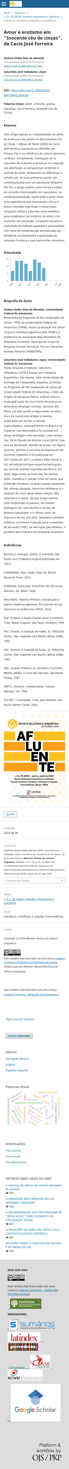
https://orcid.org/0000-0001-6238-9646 (23, 79)
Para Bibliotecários (16, 1162)
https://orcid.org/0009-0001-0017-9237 (23, 66)
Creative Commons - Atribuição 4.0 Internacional (31, 994)
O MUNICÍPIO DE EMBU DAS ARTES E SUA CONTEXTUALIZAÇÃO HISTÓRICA (32, 1231)
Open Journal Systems (20, 1019)
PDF (11, 814)
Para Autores (13, 1156)
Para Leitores (13, 1150)
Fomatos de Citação (18, 880)
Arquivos (20, 12)
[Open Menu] (4, 4)
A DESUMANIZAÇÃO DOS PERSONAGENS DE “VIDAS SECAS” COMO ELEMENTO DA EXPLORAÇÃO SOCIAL (34, 1216)
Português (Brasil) (17, 1059)
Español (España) (17, 1070)
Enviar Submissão (19, 1035)
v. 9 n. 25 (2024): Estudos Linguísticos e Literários (31, 16)
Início (7, 12)
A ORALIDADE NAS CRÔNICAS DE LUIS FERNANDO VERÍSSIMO (30, 1200)
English (10, 1064)
